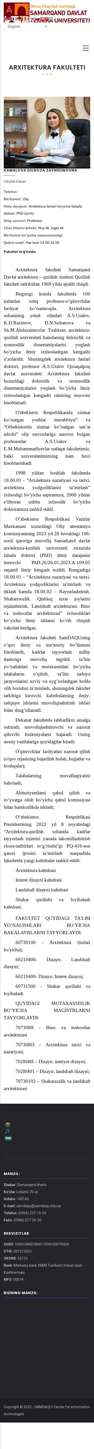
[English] (6, 18)
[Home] (47, 7)
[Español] (42, 18)
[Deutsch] (19, 18)
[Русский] (37, 18)
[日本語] (28, 18)
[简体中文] (10, 18)
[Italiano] (24, 18)
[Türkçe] (46, 18)
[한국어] (33, 18)
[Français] (15, 18)
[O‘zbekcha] (51, 18)
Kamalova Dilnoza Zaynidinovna (40, 170)
